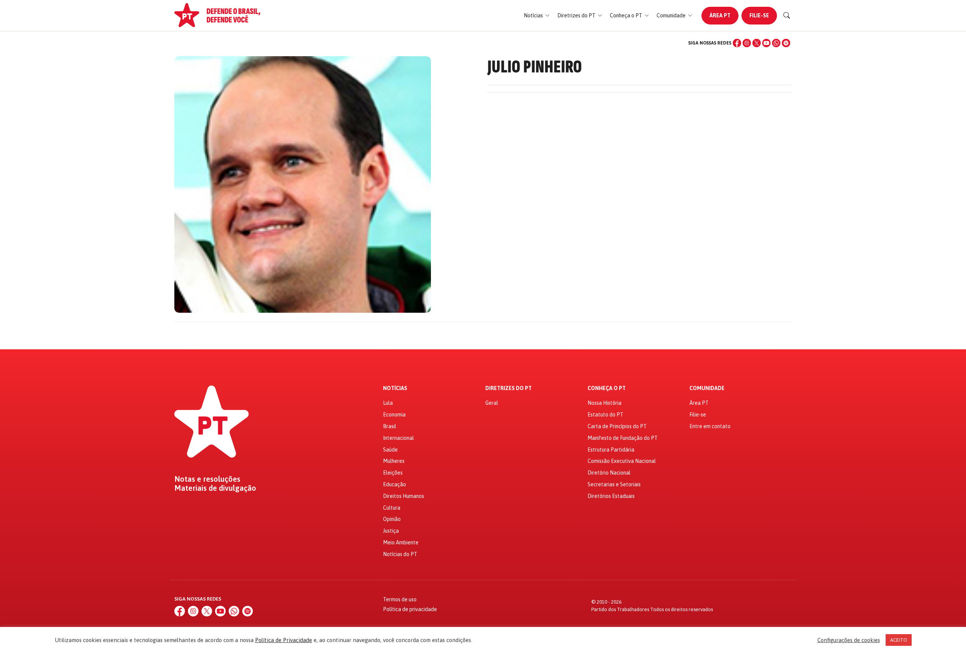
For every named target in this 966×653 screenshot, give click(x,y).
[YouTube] (766, 43)
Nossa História (604, 403)
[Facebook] (737, 43)
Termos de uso (400, 599)
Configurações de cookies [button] (848, 640)
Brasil (389, 426)
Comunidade (706, 388)
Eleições (393, 473)
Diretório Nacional (609, 473)
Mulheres (394, 461)
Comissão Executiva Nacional (622, 461)
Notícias (395, 388)
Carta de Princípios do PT (617, 426)
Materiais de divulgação (215, 488)
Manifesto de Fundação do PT (623, 438)
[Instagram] (747, 43)
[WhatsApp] (776, 43)
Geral (491, 403)
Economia (394, 415)
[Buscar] (787, 15)
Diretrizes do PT (508, 388)
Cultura (391, 508)
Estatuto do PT (605, 415)
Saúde (390, 450)
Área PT (720, 15)
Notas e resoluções (207, 479)
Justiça (391, 531)
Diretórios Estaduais (611, 496)
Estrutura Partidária (611, 450)
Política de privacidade (410, 609)
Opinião (392, 519)
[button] (537, 16)
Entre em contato (710, 426)
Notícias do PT (400, 554)
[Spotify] (786, 43)
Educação (394, 484)
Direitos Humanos (403, 496)
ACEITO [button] (898, 640)
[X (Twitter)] (756, 43)
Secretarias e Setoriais (614, 484)
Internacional (398, 438)
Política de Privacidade (283, 640)
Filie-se (759, 15)
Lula (388, 403)
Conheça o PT (607, 388)
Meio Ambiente (400, 542)
